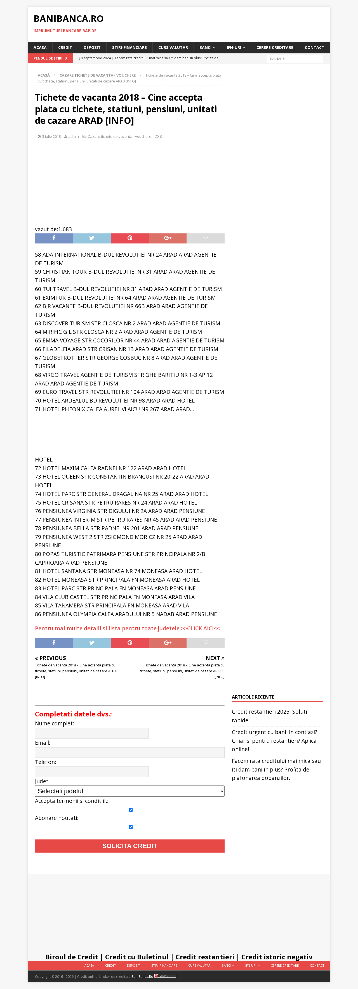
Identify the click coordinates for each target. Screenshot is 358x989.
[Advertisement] (130, 180)
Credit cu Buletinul (137, 956)
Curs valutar (173, 47)
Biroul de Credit (71, 956)
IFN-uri (234, 47)
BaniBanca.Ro (142, 976)
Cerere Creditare (274, 47)
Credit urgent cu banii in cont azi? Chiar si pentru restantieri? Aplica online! (274, 740)
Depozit (92, 47)
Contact (314, 47)
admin (73, 136)
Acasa (40, 47)
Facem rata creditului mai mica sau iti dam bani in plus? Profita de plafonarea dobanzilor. (276, 769)
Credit (65, 47)
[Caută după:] (295, 58)
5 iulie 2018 (51, 136)
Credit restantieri (205, 956)
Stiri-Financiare (129, 47)
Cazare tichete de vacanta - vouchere (119, 136)
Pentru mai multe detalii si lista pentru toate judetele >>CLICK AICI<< (127, 628)
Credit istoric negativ (277, 956)
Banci (205, 47)
